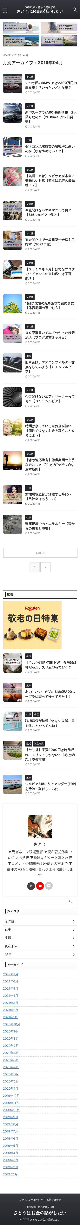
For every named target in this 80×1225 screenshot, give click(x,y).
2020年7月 (11, 1046)
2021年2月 (10, 1010)
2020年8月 (11, 1038)
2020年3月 (11, 1074)
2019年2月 (10, 1167)
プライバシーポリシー (31, 1199)
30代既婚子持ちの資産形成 (40, 1206)
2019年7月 (10, 1131)
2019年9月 (10, 1117)
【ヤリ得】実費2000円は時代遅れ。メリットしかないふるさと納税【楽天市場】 (50, 755)
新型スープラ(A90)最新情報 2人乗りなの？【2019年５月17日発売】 (51, 117)
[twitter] (31, 886)
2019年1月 (10, 1174)
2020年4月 (11, 1067)
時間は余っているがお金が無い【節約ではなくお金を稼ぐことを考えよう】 (50, 430)
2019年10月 (11, 1110)
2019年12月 (11, 1096)
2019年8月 (10, 1124)
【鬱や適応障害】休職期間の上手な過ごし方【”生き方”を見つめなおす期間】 (50, 464)
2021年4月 (10, 996)
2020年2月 (11, 1081)
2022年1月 (10, 974)
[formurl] (49, 886)
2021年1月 (10, 1017)
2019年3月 (10, 1160)
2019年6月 (10, 1138)
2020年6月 (11, 1053)
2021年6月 (10, 981)
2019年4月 (10, 1153)
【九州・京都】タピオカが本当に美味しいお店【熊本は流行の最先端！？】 (50, 180)
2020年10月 (11, 1024)
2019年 (17, 55)
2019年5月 (10, 1146)
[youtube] (40, 886)
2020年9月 (11, 1031)
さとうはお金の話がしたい (40, 11)
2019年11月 (11, 1103)
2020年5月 (11, 1060)
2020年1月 (10, 1088)
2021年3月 (10, 1003)
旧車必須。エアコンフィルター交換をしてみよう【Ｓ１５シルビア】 (50, 366)
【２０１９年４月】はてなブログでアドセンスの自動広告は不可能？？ (50, 273)
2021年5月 (10, 988)
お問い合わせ (54, 1199)
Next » (40, 553)
